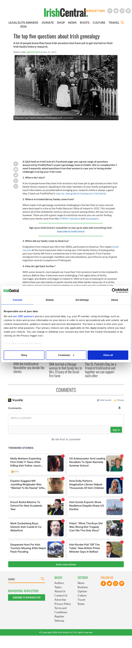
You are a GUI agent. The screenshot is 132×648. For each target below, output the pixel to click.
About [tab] (114, 299)
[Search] (122, 23)
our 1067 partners (23, 316)
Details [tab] (50, 299)
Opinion (82, 591)
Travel (81, 599)
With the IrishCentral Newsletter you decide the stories (28, 367)
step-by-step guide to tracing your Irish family (80, 193)
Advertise (60, 599)
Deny (24, 355)
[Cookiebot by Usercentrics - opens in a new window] (114, 290)
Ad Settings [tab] (82, 299)
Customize (64, 355)
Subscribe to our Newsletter (26, 597)
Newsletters (95, 11)
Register (59, 616)
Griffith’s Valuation (69, 218)
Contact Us (60, 595)
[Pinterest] (128, 10)
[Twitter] (116, 10)
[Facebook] (110, 10)
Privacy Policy (62, 604)
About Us (59, 591)
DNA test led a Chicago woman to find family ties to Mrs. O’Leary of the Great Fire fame (65, 370)
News (81, 583)
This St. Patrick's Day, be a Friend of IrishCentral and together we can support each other (100, 370)
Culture (82, 595)
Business (83, 587)
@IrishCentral (34, 51)
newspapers (92, 218)
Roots (81, 604)
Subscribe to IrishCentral (70, 231)
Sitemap (59, 620)
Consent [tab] (17, 299)
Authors (59, 583)
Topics (58, 587)
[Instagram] (122, 10)
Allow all (108, 355)
